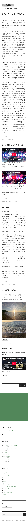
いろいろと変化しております (10, 445)
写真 (4, 481)
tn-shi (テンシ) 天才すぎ (12, 145)
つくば (5, 472)
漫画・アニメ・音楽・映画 (14, 201)
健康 (4, 479)
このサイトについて (8, 430)
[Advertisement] (14, 407)
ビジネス (5, 477)
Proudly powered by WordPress (18, 520)
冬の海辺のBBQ (9, 290)
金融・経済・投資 (7, 492)
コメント (13, 139)
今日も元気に (7, 348)
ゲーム (5, 474)
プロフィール (6, 432)
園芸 (4, 483)
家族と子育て (6, 485)
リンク (5, 434)
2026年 (5, 207)
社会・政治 (6, 488)
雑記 (10, 139)
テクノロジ (6, 475)
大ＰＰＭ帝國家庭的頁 (9, 8)
